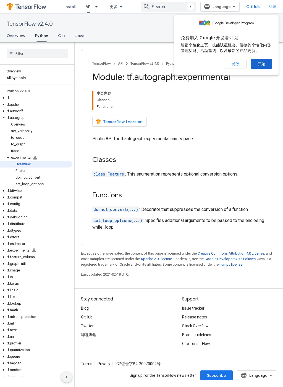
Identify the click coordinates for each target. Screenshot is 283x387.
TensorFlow (101, 63)
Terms (86, 364)
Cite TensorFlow (196, 343)
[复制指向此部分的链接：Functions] (127, 195)
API (88, 6)
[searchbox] (37, 53)
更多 (113, 6)
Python (41, 35)
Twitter (87, 326)
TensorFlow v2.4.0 (30, 23)
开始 (261, 63)
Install (69, 6)
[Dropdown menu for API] (98, 6)
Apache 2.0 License (156, 259)
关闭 (236, 64)
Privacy (104, 364)
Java (79, 35)
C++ (61, 35)
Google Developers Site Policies (230, 259)
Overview (16, 35)
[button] (36, 98)
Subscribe (216, 375)
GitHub (253, 6)
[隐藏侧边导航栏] (66, 377)
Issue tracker (193, 308)
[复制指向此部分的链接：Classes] (121, 160)
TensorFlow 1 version (122, 121)
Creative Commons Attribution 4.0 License (231, 253)
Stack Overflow (195, 326)
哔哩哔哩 (88, 335)
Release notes (194, 317)
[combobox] (168, 7)
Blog (85, 308)
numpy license (230, 264)
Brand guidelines (196, 335)
